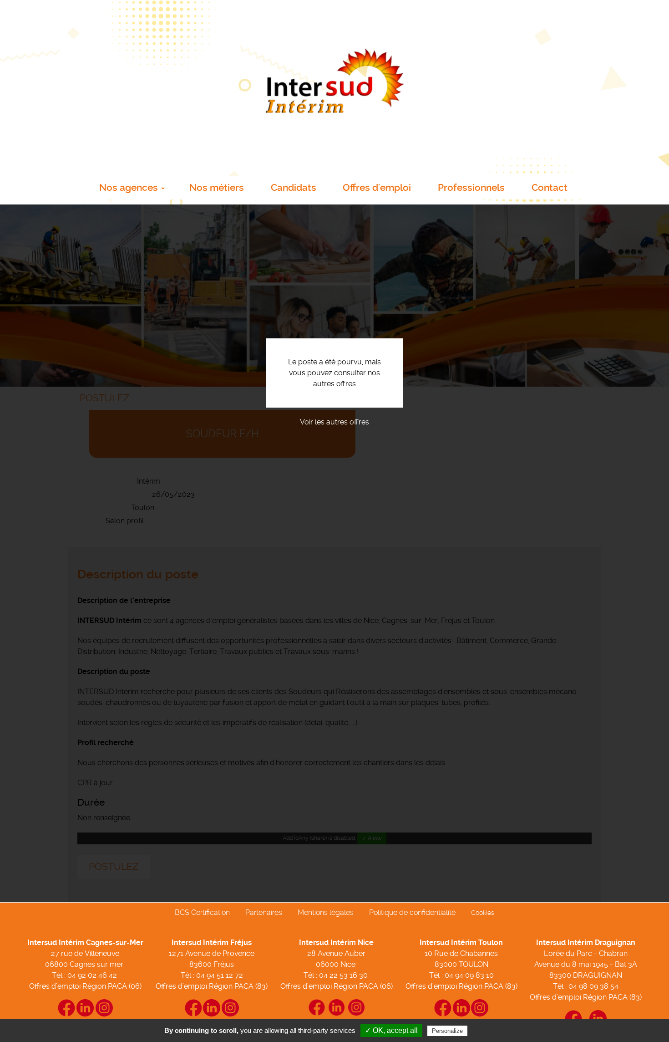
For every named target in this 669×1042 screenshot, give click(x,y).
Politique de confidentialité (412, 912)
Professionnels (471, 187)
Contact (550, 187)
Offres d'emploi (377, 187)
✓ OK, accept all (391, 1030)
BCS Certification (202, 912)
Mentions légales (326, 912)
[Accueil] (334, 85)
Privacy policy (491, 1030)
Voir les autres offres (334, 422)
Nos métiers (216, 187)
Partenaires (263, 912)
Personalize (447, 1030)
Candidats (293, 187)
